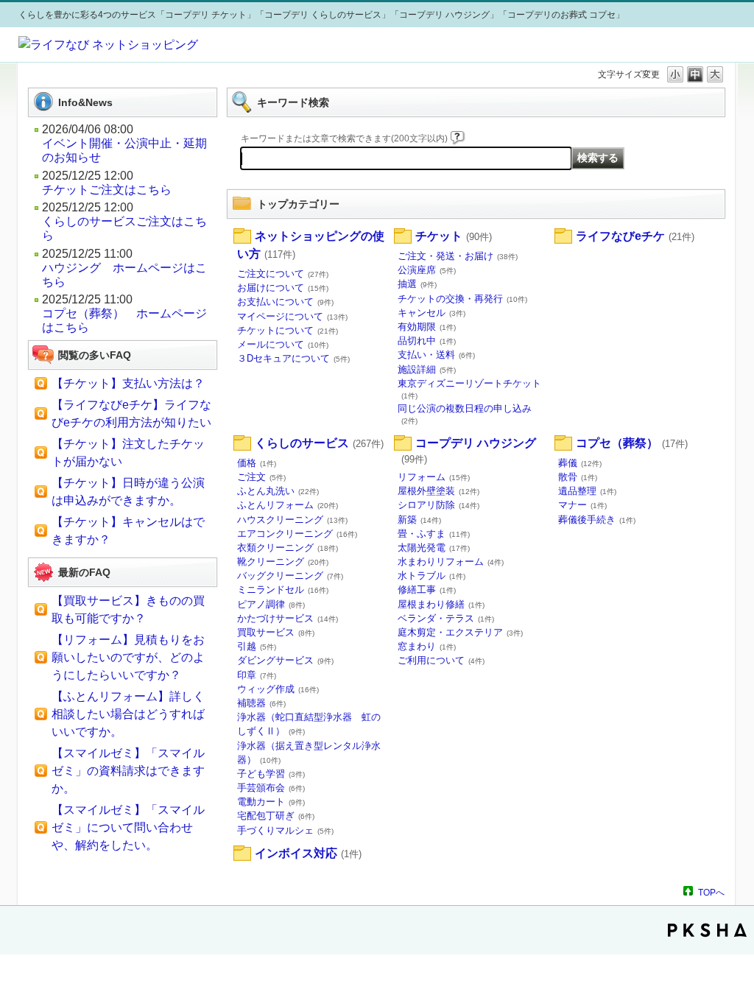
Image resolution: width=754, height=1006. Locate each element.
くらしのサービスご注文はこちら (124, 228)
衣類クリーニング (287, 547)
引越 (256, 646)
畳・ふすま (434, 533)
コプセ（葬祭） (632, 443)
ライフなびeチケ (635, 236)
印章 (256, 674)
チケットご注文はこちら (107, 189)
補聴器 (261, 702)
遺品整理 (587, 490)
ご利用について (441, 660)
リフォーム (434, 476)
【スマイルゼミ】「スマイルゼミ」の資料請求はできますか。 (128, 771)
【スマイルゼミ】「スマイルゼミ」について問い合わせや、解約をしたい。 (128, 827)
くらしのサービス (319, 443)
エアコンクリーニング (297, 533)
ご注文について (282, 273)
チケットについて (287, 330)
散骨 (577, 476)
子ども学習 (271, 773)
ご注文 (261, 476)
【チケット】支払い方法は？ (128, 383)
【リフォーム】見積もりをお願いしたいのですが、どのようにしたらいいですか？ (128, 657)
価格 (256, 462)
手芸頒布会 (271, 787)
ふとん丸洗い (278, 490)
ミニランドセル (282, 589)
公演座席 (427, 269)
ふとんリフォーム (287, 504)
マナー (582, 504)
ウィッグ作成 (278, 688)
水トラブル (431, 575)
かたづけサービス (287, 618)
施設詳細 (427, 369)
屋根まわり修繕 (441, 604)
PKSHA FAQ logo (707, 930)
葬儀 (580, 462)
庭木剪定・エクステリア (460, 632)
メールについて (282, 344)
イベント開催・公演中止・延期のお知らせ (124, 150)
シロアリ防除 (438, 504)
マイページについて (292, 316)
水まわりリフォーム (451, 561)
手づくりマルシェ (285, 830)
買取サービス (275, 632)
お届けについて (282, 287)
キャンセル (431, 312)
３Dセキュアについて (293, 358)
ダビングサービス (285, 660)
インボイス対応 (308, 853)
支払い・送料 (436, 354)
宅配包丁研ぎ (275, 815)
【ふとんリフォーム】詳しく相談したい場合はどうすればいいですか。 (128, 714)
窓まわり (427, 646)
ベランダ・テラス (446, 618)
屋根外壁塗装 (438, 490)
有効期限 (427, 326)
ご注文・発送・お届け (458, 255)
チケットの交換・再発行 (462, 298)
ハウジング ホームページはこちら (124, 274)
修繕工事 (427, 589)
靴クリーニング (282, 561)
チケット (453, 236)
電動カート (271, 801)
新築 (419, 519)
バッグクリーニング (290, 575)
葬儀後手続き (596, 519)
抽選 (417, 283)
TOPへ (711, 892)
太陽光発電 (434, 547)
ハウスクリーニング (292, 519)
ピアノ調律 (271, 604)
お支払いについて (285, 301)
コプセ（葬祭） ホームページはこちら (124, 320)
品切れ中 (427, 340)
